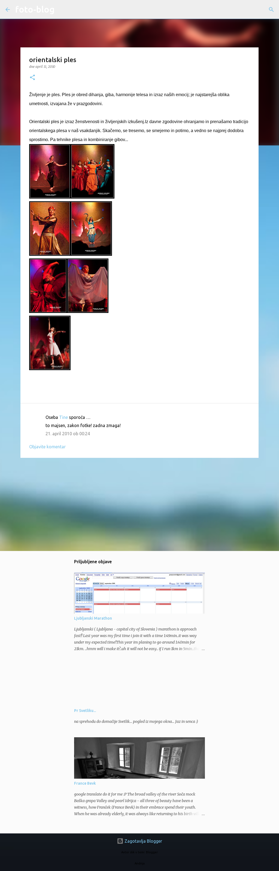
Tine (63, 417)
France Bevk (85, 783)
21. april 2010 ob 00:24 (68, 433)
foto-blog (34, 9)
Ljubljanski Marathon (93, 618)
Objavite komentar (47, 446)
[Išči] (62, 9)
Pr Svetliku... (85, 710)
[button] (32, 77)
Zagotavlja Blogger (142, 841)
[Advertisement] (139, 504)
